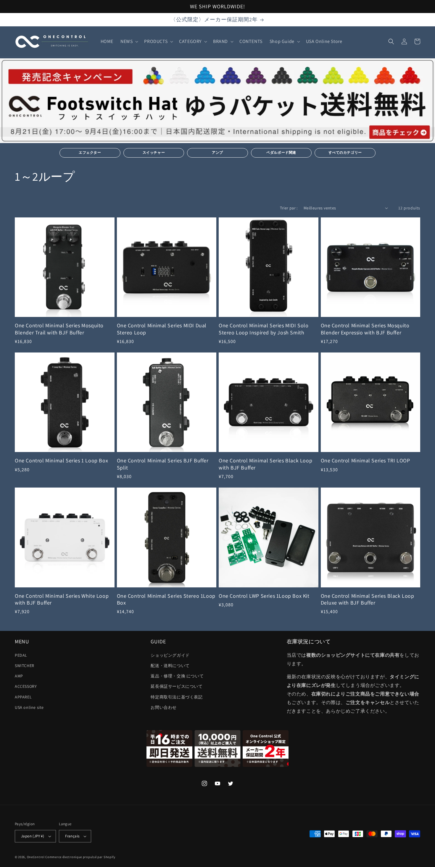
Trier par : (288, 208)
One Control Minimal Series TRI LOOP (365, 460)
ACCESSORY (26, 686)
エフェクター (90, 152)
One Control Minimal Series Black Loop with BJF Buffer (265, 464)
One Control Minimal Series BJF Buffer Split (163, 464)
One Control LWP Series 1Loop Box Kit (264, 595)
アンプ (217, 152)
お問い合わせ (164, 707)
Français (72, 836)
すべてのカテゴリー (345, 152)
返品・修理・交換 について (177, 676)
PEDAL (21, 655)
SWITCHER (24, 665)
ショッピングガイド (170, 655)
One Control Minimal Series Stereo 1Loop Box (166, 599)
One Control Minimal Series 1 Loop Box (61, 460)
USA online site (29, 707)
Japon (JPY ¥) (32, 836)
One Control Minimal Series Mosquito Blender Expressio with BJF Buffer (365, 329)
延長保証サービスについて (176, 686)
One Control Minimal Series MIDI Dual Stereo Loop (162, 329)
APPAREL (23, 697)
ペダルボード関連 (281, 152)
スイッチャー (154, 152)
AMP (19, 676)
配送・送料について (170, 665)
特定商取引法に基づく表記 (176, 697)
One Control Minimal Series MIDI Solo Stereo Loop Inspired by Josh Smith (264, 329)
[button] (129, 41)
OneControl (36, 857)
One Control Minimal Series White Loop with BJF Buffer (62, 599)
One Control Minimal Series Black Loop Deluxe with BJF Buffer (367, 599)
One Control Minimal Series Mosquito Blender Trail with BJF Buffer (59, 329)
